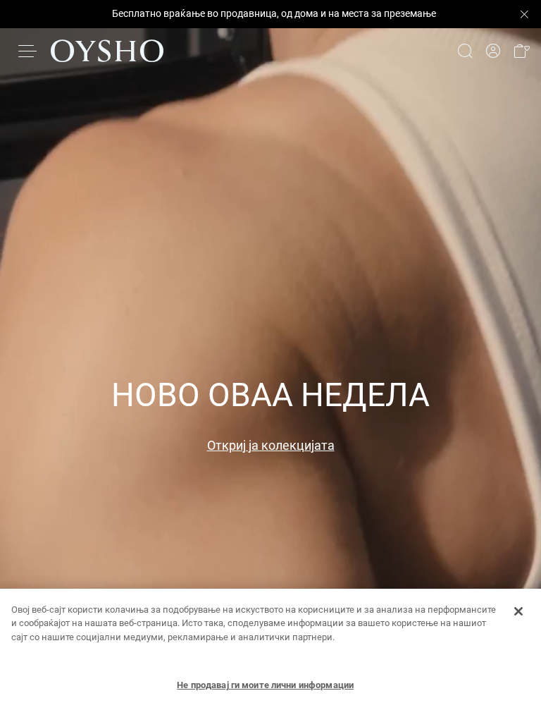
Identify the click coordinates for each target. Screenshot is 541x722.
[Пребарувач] (464, 50)
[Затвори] (518, 611)
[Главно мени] (28, 50)
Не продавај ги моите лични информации (265, 685)
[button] (521, 51)
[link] (493, 51)
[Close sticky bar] (524, 14)
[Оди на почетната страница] (107, 50)
